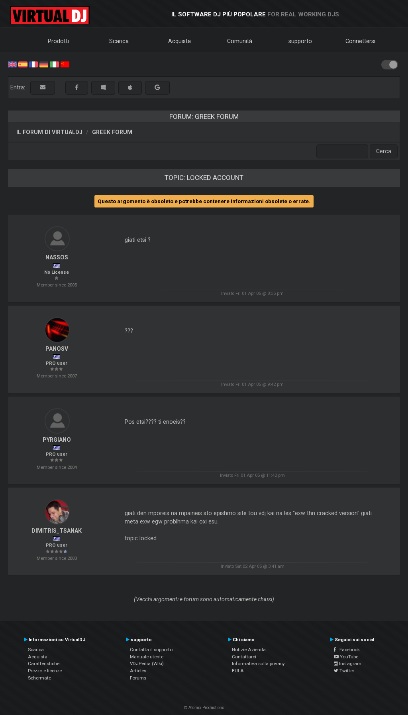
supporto (300, 41)
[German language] (43, 64)
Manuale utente (146, 657)
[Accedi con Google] (157, 87)
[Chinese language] (65, 64)
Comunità (239, 41)
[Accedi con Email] (42, 87)
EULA (238, 671)
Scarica (119, 41)
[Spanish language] (22, 64)
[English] (12, 64)
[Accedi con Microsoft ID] (103, 87)
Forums (138, 678)
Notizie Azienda (249, 649)
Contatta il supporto (151, 649)
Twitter (346, 671)
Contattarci (244, 657)
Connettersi (360, 41)
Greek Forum (112, 132)
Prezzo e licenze (45, 671)
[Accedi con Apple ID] (130, 87)
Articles (138, 671)
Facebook (348, 649)
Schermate (39, 678)
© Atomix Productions (204, 707)
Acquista (179, 41)
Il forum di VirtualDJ (49, 132)
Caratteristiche (43, 663)
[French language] (33, 64)
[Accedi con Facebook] (76, 87)
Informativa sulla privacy (258, 663)
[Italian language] (54, 64)
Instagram (349, 663)
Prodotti (58, 41)
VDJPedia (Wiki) (147, 663)
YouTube (348, 657)
